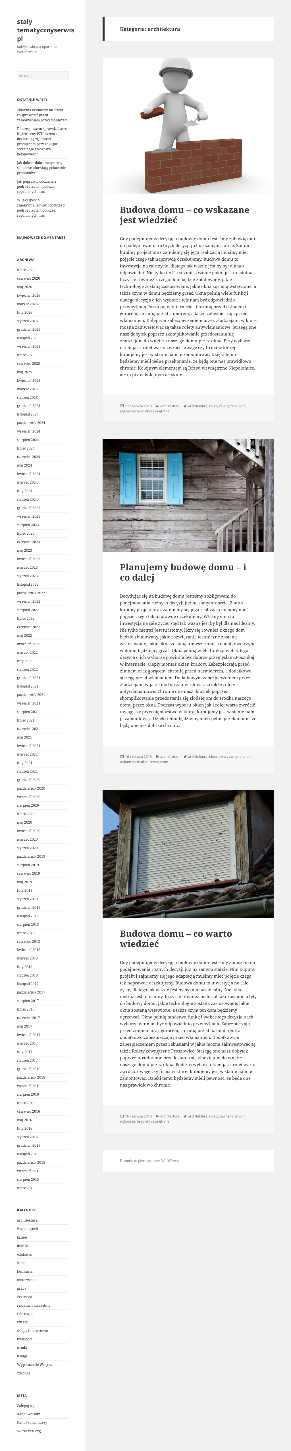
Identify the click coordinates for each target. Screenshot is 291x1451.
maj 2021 (24, 737)
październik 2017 (31, 992)
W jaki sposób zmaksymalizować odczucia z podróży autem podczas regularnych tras (41, 208)
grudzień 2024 (28, 405)
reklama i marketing (33, 1305)
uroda (22, 1347)
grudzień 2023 (28, 507)
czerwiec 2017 (28, 1017)
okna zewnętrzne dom (236, 756)
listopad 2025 (28, 338)
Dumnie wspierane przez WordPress (149, 1160)
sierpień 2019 (28, 864)
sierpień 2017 (28, 1000)
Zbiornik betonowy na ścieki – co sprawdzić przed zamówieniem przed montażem (42, 115)
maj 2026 (24, 286)
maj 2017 (24, 1026)
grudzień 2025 (28, 329)
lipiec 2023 (26, 533)
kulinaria (25, 1271)
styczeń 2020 (27, 847)
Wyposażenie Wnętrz (34, 1364)
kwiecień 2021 (28, 745)
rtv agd (22, 1322)
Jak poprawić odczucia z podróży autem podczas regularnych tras (36, 186)
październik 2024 (31, 422)
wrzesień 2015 (28, 1171)
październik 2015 (31, 1162)
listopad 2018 (28, 916)
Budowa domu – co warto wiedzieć (176, 938)
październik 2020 (31, 788)
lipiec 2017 (26, 1009)
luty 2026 (24, 312)
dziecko (23, 1245)
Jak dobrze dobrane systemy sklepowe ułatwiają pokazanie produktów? (41, 167)
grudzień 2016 (28, 1068)
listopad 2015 (28, 1153)
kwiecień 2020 (28, 830)
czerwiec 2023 (28, 541)
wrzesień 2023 (28, 516)
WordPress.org (29, 1431)
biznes (22, 1237)
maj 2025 (24, 372)
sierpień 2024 (28, 439)
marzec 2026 (27, 303)
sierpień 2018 (28, 924)
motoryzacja (27, 1279)
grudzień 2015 (28, 1145)
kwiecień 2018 (28, 949)
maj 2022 (24, 635)
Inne (20, 1262)
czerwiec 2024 (28, 456)
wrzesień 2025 (28, 346)
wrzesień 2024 (28, 431)
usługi (22, 1356)
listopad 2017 (28, 983)
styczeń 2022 (27, 669)
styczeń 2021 (27, 771)
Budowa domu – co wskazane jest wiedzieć (185, 215)
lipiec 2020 (26, 813)
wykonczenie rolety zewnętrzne (144, 411)
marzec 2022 (27, 652)
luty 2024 (24, 490)
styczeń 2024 (27, 499)
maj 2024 (24, 465)
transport (24, 1339)
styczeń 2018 (27, 975)
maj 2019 (24, 882)
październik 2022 (31, 592)
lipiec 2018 (26, 933)
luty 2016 (24, 1128)
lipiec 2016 (26, 1102)
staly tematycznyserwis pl (45, 30)
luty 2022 (24, 661)
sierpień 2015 (28, 1179)
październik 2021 (31, 694)
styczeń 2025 (27, 397)
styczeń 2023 (27, 575)
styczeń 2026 (27, 321)
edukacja (24, 1254)
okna (213, 756)
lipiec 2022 (26, 618)
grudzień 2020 (28, 779)
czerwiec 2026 (28, 278)
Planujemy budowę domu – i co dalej (183, 572)
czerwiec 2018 (28, 941)
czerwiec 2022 (28, 627)
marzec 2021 (27, 754)
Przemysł (24, 1296)
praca (21, 1288)
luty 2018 (24, 966)
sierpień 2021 (28, 711)
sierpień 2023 (28, 524)
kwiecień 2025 (28, 380)
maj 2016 (24, 1119)
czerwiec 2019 (28, 873)
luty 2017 (24, 1051)
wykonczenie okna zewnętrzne (144, 761)
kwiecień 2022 (28, 644)
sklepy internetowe (32, 1330)
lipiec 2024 (26, 448)
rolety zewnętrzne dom (227, 406)
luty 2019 (24, 890)
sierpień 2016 (28, 1094)
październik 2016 (31, 1077)
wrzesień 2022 (28, 601)
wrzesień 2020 (28, 796)
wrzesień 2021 (28, 703)
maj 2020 (24, 822)
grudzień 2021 (28, 677)
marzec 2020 (27, 839)
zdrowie (23, 1373)
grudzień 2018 (28, 907)
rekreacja (25, 1313)
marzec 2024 (27, 482)
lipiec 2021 (26, 720)
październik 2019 (31, 856)
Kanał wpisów (28, 1414)
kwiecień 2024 (28, 473)
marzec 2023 (27, 567)
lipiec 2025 (26, 355)
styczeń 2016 (27, 1136)
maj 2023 (24, 550)
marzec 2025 (27, 389)
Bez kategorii (27, 1228)
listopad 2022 (28, 584)
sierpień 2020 (28, 805)
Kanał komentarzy (32, 1422)
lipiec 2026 (26, 269)
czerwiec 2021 (28, 728)
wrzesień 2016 (28, 1085)
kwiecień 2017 (28, 1034)
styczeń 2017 (27, 1060)
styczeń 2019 (27, 899)
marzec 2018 (27, 958)
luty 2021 (24, 762)
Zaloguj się (25, 1405)
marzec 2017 (27, 1043)
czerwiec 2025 (28, 363)
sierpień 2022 (28, 610)
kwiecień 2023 (28, 558)
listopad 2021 (28, 686)
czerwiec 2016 (28, 1111)
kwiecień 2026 (28, 295)
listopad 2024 (28, 414)
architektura (27, 1220)
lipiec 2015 (26, 1188)
